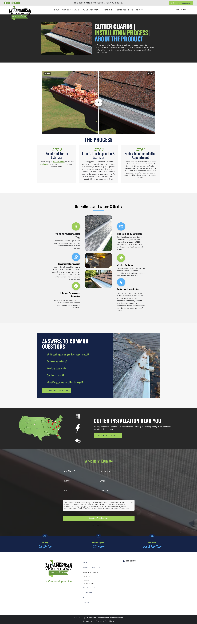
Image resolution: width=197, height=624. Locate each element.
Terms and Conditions (105, 621)
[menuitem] (56, 10)
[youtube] (15, 3)
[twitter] (8, 3)
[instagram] (12, 3)
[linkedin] (18, 3)
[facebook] (5, 3)
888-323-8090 (59, 162)
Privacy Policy (88, 621)
